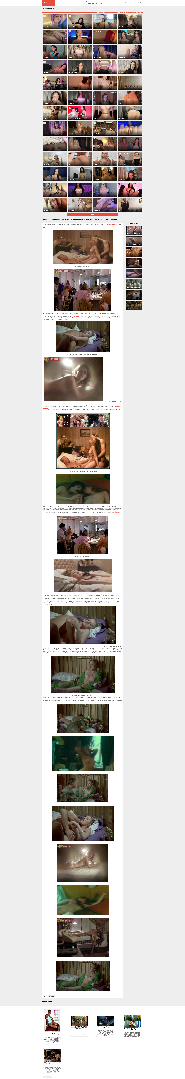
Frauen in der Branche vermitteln (53, 595)
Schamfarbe (121, 12)
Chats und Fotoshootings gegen (63, 649)
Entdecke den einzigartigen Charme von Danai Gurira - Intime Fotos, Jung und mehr (53, 1034)
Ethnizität (104, 12)
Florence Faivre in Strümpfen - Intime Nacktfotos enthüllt (105, 1027)
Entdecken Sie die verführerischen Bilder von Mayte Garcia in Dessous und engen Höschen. (52, 1063)
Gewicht (128, 12)
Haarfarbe (116, 12)
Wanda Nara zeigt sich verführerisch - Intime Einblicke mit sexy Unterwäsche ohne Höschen (79, 1027)
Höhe (125, 12)
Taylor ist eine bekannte (49, 405)
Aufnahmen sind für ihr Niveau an (80, 509)
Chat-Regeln (70, 1077)
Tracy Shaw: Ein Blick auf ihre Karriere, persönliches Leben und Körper (132, 1029)
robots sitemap (101, 1077)
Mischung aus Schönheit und (110, 508)
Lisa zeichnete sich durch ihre (55, 314)
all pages (95, 1077)
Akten (54, 1077)
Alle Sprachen (99, 12)
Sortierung (133, 12)
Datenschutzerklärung (78, 1077)
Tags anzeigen (138, 12)
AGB (91, 1077)
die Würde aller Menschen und (113, 224)
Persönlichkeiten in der (76, 316)
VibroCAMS (51, 996)
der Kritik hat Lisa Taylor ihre (112, 599)
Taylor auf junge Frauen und (89, 595)
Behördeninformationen (61, 1077)
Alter (107, 12)
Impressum (86, 1077)
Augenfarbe (111, 12)
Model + (92, 214)
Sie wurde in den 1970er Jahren (89, 313)
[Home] (92, 3)
